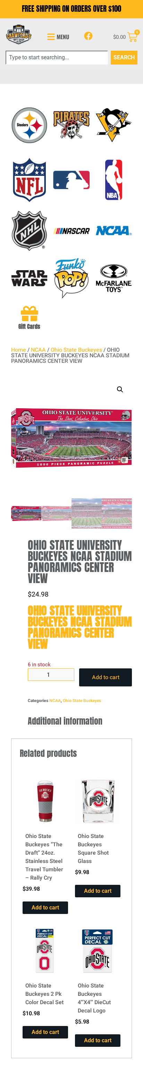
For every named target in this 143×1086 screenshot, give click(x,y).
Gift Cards (29, 326)
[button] (120, 389)
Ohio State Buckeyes (76, 350)
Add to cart (105, 677)
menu (63, 37)
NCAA (38, 350)
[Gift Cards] (29, 313)
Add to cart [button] (45, 907)
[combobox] (57, 58)
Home (18, 350)
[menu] (51, 37)
